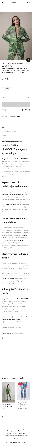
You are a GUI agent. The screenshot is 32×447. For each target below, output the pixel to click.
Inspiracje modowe (22, 432)
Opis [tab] (3, 127)
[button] (3, 89)
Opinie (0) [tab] (5, 136)
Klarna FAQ (22, 433)
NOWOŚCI (19, 116)
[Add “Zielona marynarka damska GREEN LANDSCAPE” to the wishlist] (28, 60)
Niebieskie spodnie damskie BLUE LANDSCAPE (22, 404)
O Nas (15, 433)
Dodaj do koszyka (16, 104)
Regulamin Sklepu (21, 430)
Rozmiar (4, 85)
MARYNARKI (13, 116)
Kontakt (9, 433)
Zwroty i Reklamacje (10, 432)
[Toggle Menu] (2, 2)
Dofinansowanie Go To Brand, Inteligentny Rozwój (16, 435)
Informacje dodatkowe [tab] (9, 132)
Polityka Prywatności (9, 430)
